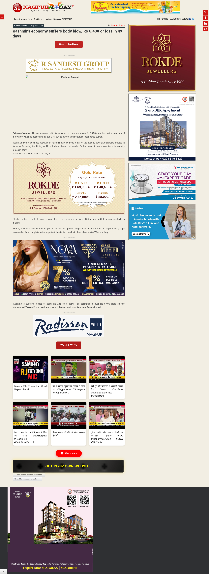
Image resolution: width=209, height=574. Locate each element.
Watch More (71, 453)
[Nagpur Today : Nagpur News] (44, 8)
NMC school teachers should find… (29, 474)
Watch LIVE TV (68, 345)
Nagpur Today (118, 25)
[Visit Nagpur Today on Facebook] (190, 19)
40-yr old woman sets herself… (27, 479)
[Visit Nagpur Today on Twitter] (193, 19)
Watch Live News (68, 44)
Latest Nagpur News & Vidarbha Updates (33, 19)
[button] (30, 377)
